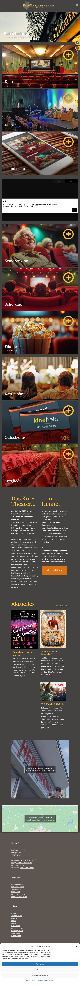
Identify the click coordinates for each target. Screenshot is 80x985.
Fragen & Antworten (19, 897)
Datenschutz (16, 936)
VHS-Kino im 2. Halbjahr (52, 704)
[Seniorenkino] (40, 266)
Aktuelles (14, 918)
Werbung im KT (17, 931)
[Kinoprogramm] (40, 87)
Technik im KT (16, 916)
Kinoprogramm (17, 884)
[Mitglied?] (40, 486)
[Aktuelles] (40, 174)
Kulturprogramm (17, 887)
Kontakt (14, 923)
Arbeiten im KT (17, 928)
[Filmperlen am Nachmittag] (40, 353)
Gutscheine (15, 892)
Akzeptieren (40, 964)
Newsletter (15, 926)
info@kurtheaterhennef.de (21, 863)
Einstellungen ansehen (40, 975)
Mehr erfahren (54, 570)
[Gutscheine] (40, 443)
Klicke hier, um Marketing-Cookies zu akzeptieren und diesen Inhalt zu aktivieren (40, 769)
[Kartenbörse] (40, 399)
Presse (13, 921)
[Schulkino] (40, 310)
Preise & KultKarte (18, 894)
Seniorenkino (16, 889)
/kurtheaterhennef (26, 865)
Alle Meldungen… (62, 605)
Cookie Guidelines (30, 980)
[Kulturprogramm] (40, 131)
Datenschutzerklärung (42, 980)
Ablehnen (40, 970)
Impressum (51, 980)
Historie (14, 913)
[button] (77, 946)
